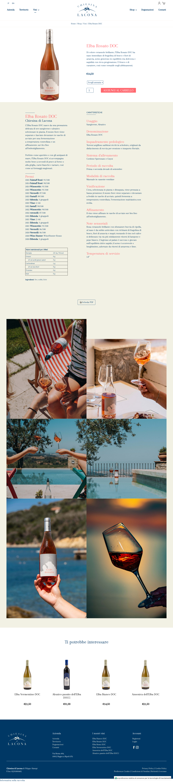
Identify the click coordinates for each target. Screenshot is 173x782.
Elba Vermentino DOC (101, 747)
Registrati (136, 739)
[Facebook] (134, 747)
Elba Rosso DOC (99, 744)
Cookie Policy (161, 768)
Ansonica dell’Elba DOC (102, 750)
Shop (132, 9)
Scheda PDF (87, 302)
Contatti (162, 9)
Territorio (23, 9)
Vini (35, 9)
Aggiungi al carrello (118, 90)
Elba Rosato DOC (99, 741)
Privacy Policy (148, 768)
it (8, 3)
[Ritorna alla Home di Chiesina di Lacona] (17, 739)
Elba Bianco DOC (99, 739)
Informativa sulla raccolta (12, 780)
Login (134, 741)
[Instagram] (137, 747)
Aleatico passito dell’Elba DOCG (105, 753)
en (13, 3)
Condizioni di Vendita (140, 771)
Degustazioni (147, 9)
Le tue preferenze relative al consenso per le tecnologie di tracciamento (142, 778)
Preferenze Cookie (122, 771)
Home (73, 24)
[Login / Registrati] (159, 3)
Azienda (11, 9)
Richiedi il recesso (159, 771)
